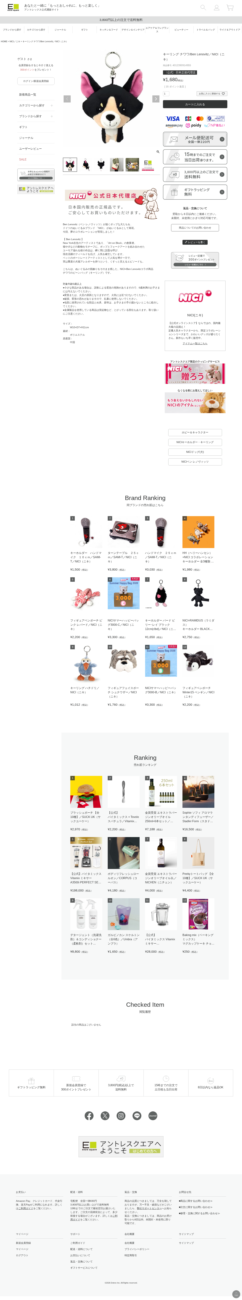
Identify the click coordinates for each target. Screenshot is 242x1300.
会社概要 (129, 1242)
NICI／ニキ (15, 41)
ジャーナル (26, 137)
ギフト (23, 127)
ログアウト (22, 1255)
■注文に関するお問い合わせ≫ (196, 1207)
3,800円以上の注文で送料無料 (121, 20)
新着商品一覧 (27, 94)
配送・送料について (81, 1249)
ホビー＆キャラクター (195, 432)
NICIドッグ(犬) (195, 451)
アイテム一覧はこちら (195, 343)
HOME (4, 41)
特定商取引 (131, 1255)
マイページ (22, 1249)
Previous (67, 98)
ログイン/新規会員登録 (36, 81)
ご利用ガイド (25, 1208)
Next (155, 98)
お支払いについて (80, 1255)
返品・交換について (81, 1261)
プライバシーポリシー (137, 1249)
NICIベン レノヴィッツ (195, 461)
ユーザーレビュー (30, 148)
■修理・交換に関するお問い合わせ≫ (199, 1213)
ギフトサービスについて (84, 1267)
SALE (23, 159)
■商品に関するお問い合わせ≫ (196, 1200)
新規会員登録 (23, 1242)
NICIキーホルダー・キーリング (195, 442)
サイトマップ (186, 1242)
